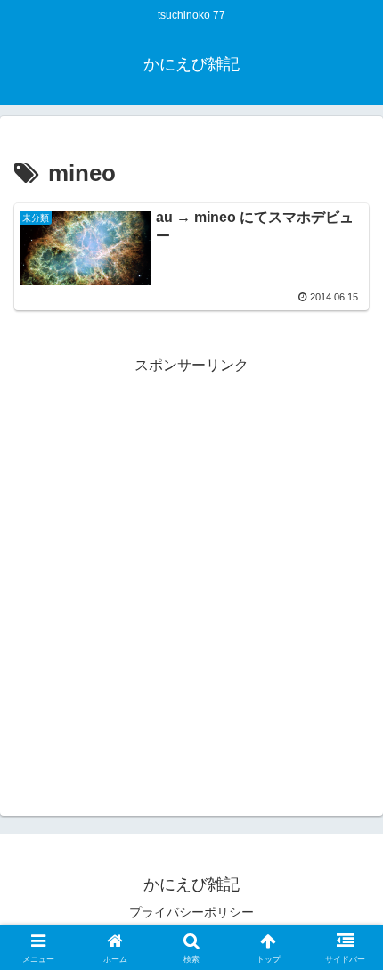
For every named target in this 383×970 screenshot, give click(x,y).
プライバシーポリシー (191, 912)
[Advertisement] (191, 569)
